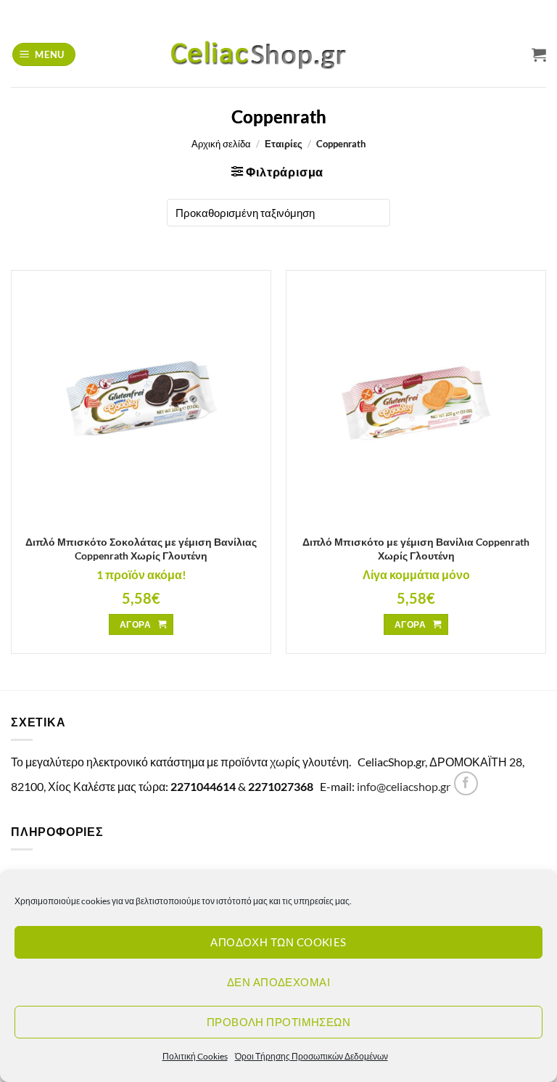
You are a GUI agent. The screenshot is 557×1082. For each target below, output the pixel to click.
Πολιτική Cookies (195, 1056)
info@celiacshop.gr (403, 786)
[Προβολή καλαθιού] (539, 54)
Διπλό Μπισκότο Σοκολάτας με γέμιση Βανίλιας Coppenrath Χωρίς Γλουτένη (141, 549)
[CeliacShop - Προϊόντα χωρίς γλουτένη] (278, 54)
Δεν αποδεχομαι (278, 981)
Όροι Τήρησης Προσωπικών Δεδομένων (311, 1056)
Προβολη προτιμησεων (279, 1021)
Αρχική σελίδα (221, 143)
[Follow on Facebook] (466, 783)
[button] (44, 55)
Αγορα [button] (135, 624)
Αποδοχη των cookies (278, 941)
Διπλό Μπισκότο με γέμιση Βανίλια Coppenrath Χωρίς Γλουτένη (415, 549)
